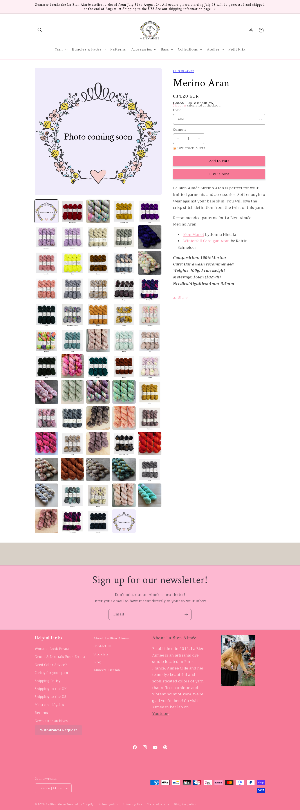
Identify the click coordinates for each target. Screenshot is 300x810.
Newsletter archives (51, 721)
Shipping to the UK (51, 689)
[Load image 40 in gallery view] (149, 392)
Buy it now (219, 174)
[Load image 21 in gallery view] (46, 314)
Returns (41, 713)
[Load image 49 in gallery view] (124, 443)
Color (177, 110)
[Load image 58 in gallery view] (98, 495)
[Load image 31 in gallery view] (46, 366)
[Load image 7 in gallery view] (72, 237)
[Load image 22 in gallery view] (72, 314)
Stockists (101, 654)
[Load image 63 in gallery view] (98, 521)
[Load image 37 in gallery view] (72, 392)
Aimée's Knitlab (107, 670)
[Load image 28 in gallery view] (98, 340)
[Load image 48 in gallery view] (98, 443)
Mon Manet (193, 234)
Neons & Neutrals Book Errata (60, 657)
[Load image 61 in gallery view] (46, 521)
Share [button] (183, 298)
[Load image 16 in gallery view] (46, 289)
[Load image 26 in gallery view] (46, 340)
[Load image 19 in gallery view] (124, 289)
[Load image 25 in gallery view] (149, 314)
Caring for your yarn (51, 673)
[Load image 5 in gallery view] (149, 211)
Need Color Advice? (51, 665)
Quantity (179, 130)
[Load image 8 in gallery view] (98, 237)
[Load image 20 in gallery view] (149, 289)
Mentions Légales (49, 705)
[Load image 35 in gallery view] (149, 366)
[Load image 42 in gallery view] (72, 418)
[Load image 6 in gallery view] (46, 237)
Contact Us (103, 646)
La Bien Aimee (56, 804)
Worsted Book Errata (52, 649)
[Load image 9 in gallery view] (124, 237)
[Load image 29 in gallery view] (124, 340)
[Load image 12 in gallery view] (72, 263)
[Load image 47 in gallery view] (72, 443)
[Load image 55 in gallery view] (149, 469)
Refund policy (108, 804)
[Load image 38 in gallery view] (98, 392)
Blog (97, 662)
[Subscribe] (186, 614)
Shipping (179, 105)
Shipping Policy (47, 681)
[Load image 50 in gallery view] (149, 443)
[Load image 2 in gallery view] (72, 211)
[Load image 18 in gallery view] (98, 289)
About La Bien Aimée (111, 638)
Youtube (160, 714)
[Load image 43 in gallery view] (98, 418)
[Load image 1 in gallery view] (46, 211)
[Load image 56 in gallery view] (46, 495)
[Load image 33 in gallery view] (98, 366)
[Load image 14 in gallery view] (124, 263)
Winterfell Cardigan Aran (206, 241)
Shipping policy (185, 804)
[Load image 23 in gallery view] (98, 314)
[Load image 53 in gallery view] (98, 469)
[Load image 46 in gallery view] (46, 443)
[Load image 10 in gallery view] (149, 237)
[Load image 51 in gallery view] (46, 469)
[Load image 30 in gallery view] (149, 340)
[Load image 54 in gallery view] (124, 469)
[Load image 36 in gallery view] (46, 392)
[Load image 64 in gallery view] (124, 521)
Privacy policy (133, 804)
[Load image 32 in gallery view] (72, 366)
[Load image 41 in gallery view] (46, 418)
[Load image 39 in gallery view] (124, 392)
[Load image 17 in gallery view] (72, 289)
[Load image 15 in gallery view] (149, 263)
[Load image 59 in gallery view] (124, 495)
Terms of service (158, 804)
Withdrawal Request (58, 730)
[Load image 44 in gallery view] (124, 418)
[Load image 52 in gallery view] (72, 469)
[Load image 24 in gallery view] (124, 314)
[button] (40, 30)
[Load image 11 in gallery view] (46, 263)
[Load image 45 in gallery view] (149, 418)
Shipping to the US (50, 697)
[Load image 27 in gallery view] (72, 340)
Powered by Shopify (80, 804)
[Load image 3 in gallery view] (98, 211)
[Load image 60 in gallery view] (149, 495)
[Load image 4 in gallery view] (124, 211)
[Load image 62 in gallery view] (72, 521)
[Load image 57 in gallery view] (72, 495)
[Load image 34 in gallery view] (124, 366)
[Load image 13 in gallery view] (98, 263)
